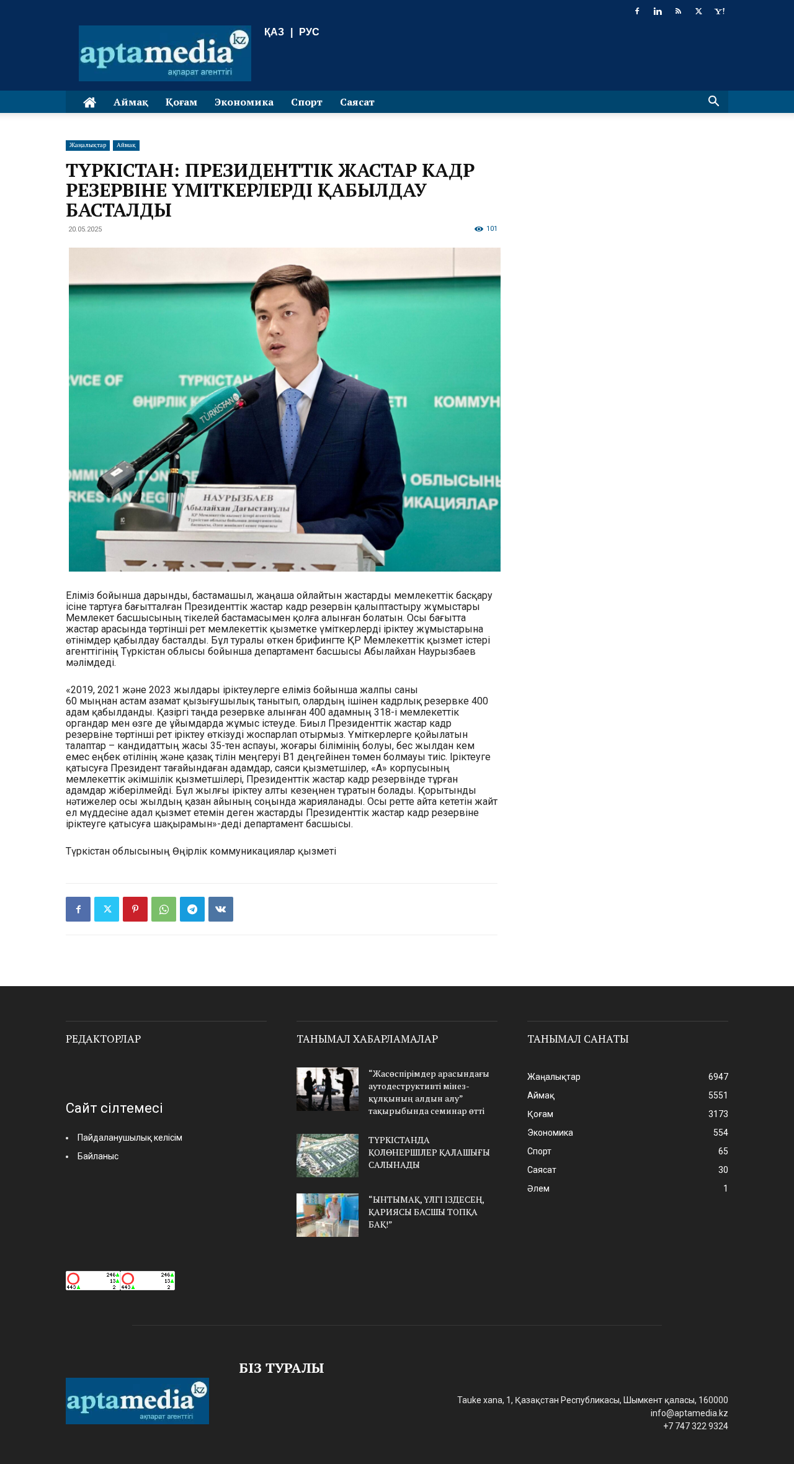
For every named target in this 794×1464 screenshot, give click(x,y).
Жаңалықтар (87, 145)
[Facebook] (637, 11)
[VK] (220, 909)
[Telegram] (192, 909)
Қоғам (181, 102)
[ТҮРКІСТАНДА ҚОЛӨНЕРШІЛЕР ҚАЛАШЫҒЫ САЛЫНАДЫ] (328, 1155)
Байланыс (98, 1156)
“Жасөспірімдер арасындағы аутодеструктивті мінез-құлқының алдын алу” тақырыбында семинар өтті (428, 1091)
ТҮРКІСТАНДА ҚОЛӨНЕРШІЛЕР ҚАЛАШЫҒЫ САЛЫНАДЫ (429, 1152)
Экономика (244, 102)
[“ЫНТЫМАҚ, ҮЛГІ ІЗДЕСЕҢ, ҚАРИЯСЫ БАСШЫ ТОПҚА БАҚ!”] (328, 1215)
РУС (309, 32)
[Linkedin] (657, 11)
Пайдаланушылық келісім (130, 1138)
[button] (713, 103)
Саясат (357, 102)
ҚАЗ (274, 32)
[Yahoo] (719, 11)
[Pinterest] (135, 909)
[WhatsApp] (163, 909)
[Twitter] (698, 11)
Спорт (307, 102)
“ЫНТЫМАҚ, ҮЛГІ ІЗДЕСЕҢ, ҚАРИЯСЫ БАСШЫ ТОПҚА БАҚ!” (426, 1211)
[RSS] (678, 11)
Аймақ (131, 102)
